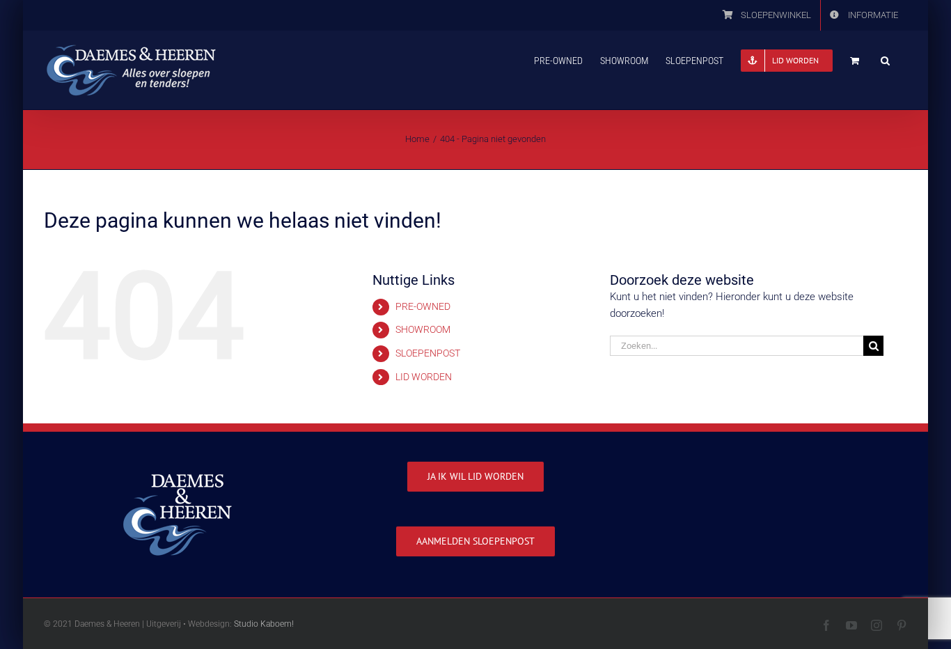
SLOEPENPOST (427, 353)
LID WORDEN (423, 376)
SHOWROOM (422, 329)
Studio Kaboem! (264, 624)
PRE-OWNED (422, 306)
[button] (885, 59)
